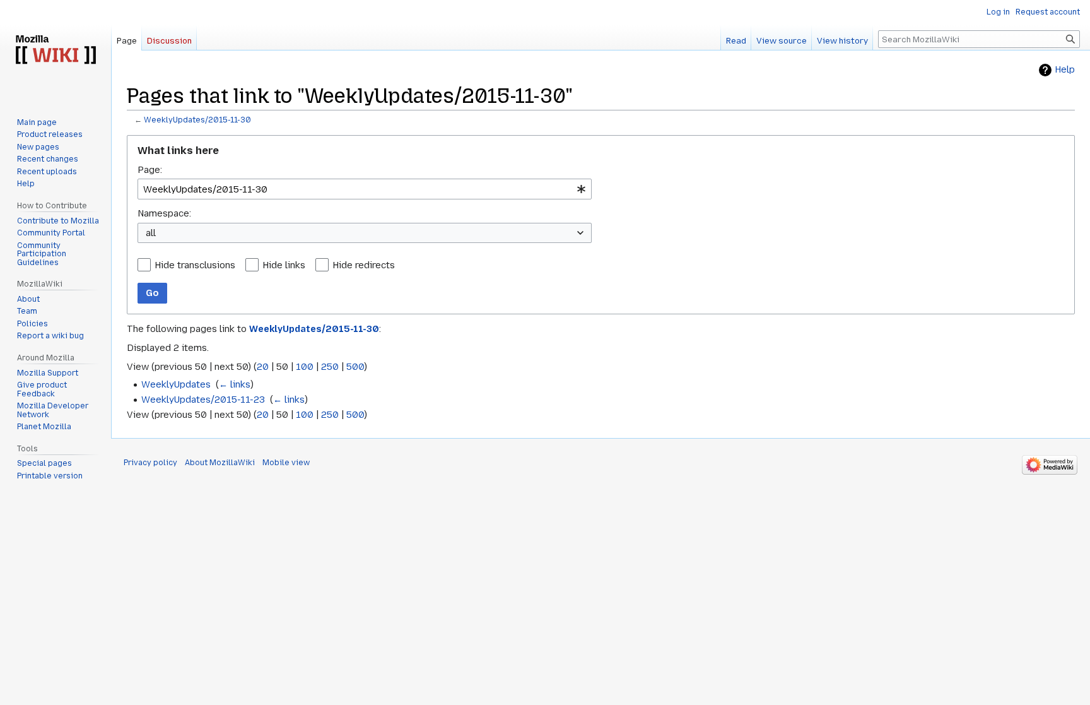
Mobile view (286, 462)
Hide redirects (363, 265)
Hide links (283, 265)
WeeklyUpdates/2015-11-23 (203, 399)
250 (330, 366)
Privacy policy (150, 462)
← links (234, 384)
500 (355, 366)
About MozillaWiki (220, 462)
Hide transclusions (195, 265)
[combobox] (365, 189)
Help (1065, 69)
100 (305, 366)
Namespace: (164, 213)
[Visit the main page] (55, 50)
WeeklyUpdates (176, 384)
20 (263, 366)
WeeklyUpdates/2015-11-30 (197, 120)
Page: (150, 169)
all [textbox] (151, 233)
